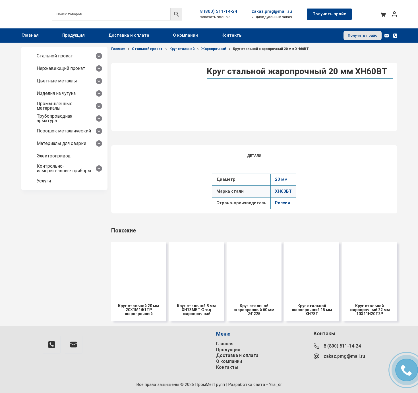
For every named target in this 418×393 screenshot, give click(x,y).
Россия (282, 202)
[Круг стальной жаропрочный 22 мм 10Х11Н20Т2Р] (369, 269)
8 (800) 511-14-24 (218, 11)
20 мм (281, 179)
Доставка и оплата (128, 35)
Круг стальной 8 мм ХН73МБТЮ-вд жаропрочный (196, 309)
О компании (185, 35)
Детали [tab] (254, 156)
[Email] (386, 36)
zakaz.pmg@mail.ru (272, 11)
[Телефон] (395, 36)
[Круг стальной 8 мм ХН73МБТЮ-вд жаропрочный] (196, 269)
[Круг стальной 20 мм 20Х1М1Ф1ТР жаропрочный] (138, 269)
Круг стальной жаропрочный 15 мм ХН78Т (312, 309)
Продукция (73, 35)
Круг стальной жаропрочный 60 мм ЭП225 (254, 309)
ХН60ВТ (283, 191)
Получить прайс (329, 13)
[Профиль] (394, 14)
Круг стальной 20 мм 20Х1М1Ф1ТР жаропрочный (138, 309)
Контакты (232, 35)
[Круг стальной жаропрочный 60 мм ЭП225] (254, 269)
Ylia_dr (275, 384)
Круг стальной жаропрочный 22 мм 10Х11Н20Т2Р (369, 309)
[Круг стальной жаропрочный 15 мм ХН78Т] (311, 269)
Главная (30, 35)
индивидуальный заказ (272, 17)
